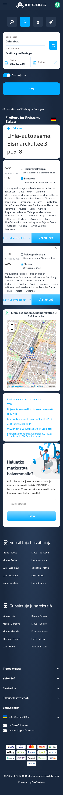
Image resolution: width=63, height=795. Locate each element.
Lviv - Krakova (10, 575)
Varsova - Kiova (40, 567)
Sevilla (52, 215)
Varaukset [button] (46, 238)
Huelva (11, 218)
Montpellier (49, 195)
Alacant (51, 205)
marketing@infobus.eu (22, 730)
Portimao (23, 222)
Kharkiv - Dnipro (11, 638)
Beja (44, 222)
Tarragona (25, 201)
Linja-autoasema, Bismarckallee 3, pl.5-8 (40, 172)
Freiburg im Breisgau (35, 168)
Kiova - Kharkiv (11, 631)
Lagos (34, 222)
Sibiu (55, 283)
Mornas (25, 195)
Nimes (36, 195)
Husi (9, 290)
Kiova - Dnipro (39, 623)
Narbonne (21, 198)
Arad (32, 283)
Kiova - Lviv (9, 616)
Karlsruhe (10, 277)
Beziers (9, 198)
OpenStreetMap (35, 386)
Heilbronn (37, 277)
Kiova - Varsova (40, 552)
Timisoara (43, 283)
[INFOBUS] (31, 4)
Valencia (25, 205)
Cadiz (21, 215)
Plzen (10, 280)
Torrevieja (10, 208)
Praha (20, 280)
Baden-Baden (37, 273)
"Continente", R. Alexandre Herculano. (40, 182)
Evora (53, 222)
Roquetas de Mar (14, 212)
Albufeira (10, 222)
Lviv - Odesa (38, 638)
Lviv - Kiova (9, 646)
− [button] (12, 329)
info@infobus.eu (19, 725)
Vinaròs (38, 201)
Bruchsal (24, 277)
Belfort (49, 188)
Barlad (52, 287)
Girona (48, 198)
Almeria (42, 208)
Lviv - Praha (37, 575)
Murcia (22, 208)
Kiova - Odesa (39, 616)
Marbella (44, 212)
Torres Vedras (38, 225)
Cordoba (32, 215)
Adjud (32, 287)
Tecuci (42, 287)
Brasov (11, 287)
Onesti (22, 287)
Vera (32, 208)
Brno (29, 280)
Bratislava (40, 280)
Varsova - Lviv (10, 583)
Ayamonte (36, 218)
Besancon (10, 191)
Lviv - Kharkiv (38, 583)
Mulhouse (35, 188)
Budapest (10, 283)
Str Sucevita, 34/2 (32, 268)
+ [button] (12, 324)
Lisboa (23, 225)
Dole (21, 191)
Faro (47, 218)
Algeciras (10, 215)
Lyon (29, 191)
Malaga (31, 212)
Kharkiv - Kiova (39, 631)
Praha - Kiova (10, 552)
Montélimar (11, 195)
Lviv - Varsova (39, 560)
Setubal (11, 225)
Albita (19, 290)
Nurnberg (51, 277)
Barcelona (10, 201)
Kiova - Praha (10, 560)
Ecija (42, 215)
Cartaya (22, 218)
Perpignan (35, 198)
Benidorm (38, 205)
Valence (40, 191)
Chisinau (28, 263)
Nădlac (22, 283)
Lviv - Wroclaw (11, 567)
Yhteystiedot (11, 707)
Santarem (29, 178)
